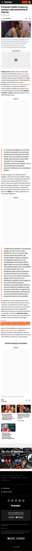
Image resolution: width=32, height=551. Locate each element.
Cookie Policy (4, 477)
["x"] (13, 460)
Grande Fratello (24, 74)
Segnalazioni (10, 475)
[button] (29, 18)
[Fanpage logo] (8, 2)
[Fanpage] (16, 505)
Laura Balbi (8, 18)
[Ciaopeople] (16, 547)
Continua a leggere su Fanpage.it (16, 343)
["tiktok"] (2, 460)
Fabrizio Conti (4, 396)
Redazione (25, 477)
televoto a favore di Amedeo (9, 330)
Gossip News (10, 396)
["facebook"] (16, 460)
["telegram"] (20, 460)
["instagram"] (6, 460)
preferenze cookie (5, 480)
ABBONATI (24, 2)
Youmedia (3, 475)
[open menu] (1, 2)
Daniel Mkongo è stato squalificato (20, 84)
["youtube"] (9, 460)
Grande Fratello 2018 (18, 396)
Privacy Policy (18, 475)
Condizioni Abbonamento (15, 477)
